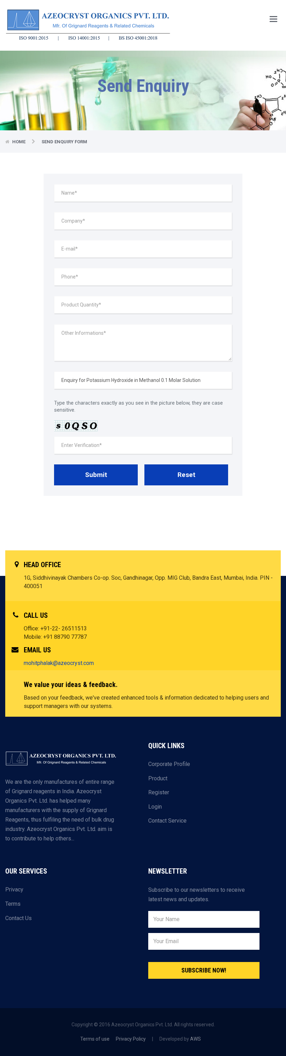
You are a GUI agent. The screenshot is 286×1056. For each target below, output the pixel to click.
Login (155, 806)
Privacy (14, 889)
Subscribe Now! (203, 970)
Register (158, 792)
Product (157, 778)
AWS (195, 1039)
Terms (13, 904)
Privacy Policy (131, 1039)
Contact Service (167, 820)
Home (19, 141)
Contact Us (18, 918)
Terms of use (95, 1039)
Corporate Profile (169, 764)
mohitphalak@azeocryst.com (59, 663)
